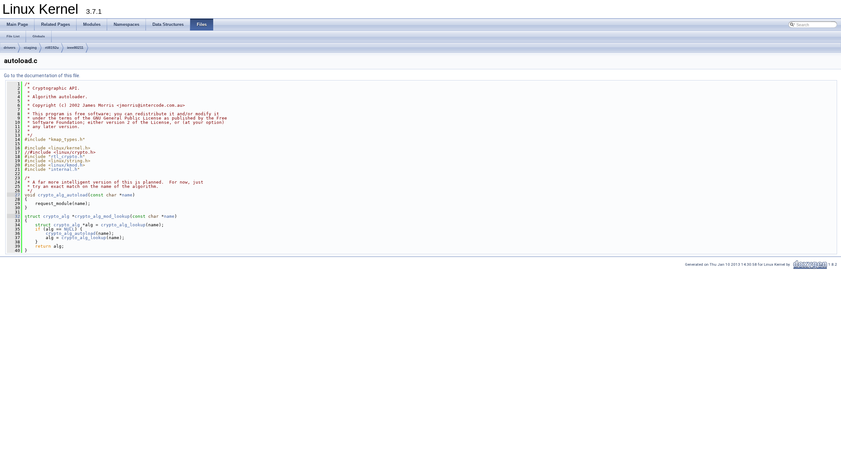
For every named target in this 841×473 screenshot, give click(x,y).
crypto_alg (56, 216)
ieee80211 (75, 48)
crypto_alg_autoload (63, 194)
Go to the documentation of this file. (42, 75)
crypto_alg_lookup (123, 224)
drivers (9, 48)
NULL (69, 229)
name (127, 194)
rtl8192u (52, 48)
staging (30, 48)
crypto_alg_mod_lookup (102, 216)
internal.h (64, 169)
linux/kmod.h (66, 165)
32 (13, 216)
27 (13, 194)
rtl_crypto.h (66, 156)
